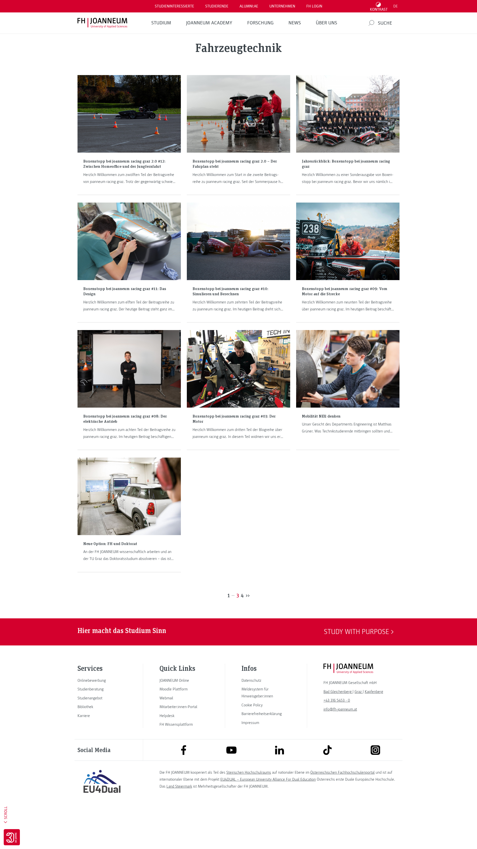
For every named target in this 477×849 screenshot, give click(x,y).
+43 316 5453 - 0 (336, 700)
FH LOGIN (314, 6)
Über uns (326, 23)
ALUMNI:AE (248, 6)
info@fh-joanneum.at (340, 709)
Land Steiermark (179, 786)
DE (395, 6)
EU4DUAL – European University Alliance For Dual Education (268, 779)
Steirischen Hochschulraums (248, 772)
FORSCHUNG (260, 23)
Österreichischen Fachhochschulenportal (342, 772)
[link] (102, 680)
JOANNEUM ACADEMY (209, 23)
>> (248, 595)
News (294, 23)
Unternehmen (282, 6)
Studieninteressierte (174, 6)
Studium (161, 23)
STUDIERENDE (216, 6)
